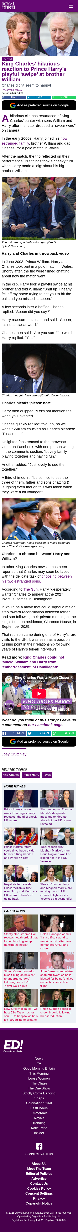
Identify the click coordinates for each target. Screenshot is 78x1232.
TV (39, 1063)
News (39, 1058)
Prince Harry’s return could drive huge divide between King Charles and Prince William (19, 852)
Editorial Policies (39, 1173)
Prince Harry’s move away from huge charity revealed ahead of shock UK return (20, 815)
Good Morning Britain (39, 1068)
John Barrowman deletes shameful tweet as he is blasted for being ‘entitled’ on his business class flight (57, 978)
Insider (39, 1133)
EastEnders (39, 1108)
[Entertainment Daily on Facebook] (39, 1146)
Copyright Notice (39, 1203)
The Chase (39, 1083)
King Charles (10, 774)
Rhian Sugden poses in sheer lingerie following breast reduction (55, 1012)
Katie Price (39, 1128)
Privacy (39, 1198)
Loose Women (39, 1078)
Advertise (39, 1178)
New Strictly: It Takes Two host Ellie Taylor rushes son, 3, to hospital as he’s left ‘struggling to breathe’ (21, 1014)
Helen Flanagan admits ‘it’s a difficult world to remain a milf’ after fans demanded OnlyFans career (55, 941)
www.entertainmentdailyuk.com (32, 1212)
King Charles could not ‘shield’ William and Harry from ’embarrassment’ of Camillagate (33, 662)
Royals (7, 58)
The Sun (31, 589)
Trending (39, 1123)
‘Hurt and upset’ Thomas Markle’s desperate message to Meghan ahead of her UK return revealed (56, 816)
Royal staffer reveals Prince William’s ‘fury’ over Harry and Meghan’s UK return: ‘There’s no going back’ (21, 891)
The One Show (39, 1088)
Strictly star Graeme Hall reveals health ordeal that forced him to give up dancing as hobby (21, 939)
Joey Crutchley (13, 90)
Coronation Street (39, 1103)
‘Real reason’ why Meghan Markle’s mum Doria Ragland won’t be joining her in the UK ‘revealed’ (55, 854)
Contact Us (39, 1183)
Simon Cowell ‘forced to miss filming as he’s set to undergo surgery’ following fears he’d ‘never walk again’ (19, 978)
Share (14, 97)
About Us (39, 1163)
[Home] (8, 6)
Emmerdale (39, 1113)
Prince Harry (31, 774)
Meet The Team (39, 1168)
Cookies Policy (39, 1188)
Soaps (39, 1098)
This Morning (39, 1073)
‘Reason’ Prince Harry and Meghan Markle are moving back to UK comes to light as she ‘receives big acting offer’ (56, 891)
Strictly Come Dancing (39, 1093)
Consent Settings (39, 1193)
